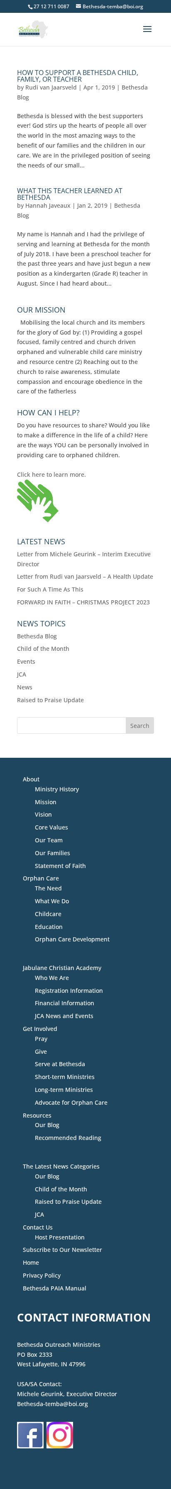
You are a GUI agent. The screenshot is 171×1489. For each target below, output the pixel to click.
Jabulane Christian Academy (62, 968)
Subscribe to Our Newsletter (62, 1250)
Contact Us (38, 1227)
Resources (37, 1115)
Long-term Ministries (64, 1090)
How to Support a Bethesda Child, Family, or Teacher (77, 76)
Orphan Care (41, 878)
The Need (48, 888)
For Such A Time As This (50, 589)
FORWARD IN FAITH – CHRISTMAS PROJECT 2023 (83, 602)
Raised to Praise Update (50, 700)
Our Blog (47, 1125)
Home (31, 1262)
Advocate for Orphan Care (71, 1102)
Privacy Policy (42, 1275)
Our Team (49, 840)
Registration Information (69, 990)
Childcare (48, 914)
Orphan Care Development (72, 939)
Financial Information (64, 1003)
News (24, 687)
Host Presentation (60, 1237)
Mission (45, 802)
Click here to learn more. (51, 474)
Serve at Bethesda (60, 1064)
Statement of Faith (60, 866)
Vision (43, 814)
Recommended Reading (68, 1138)
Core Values (51, 827)
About (31, 779)
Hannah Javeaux (48, 205)
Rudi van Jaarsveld (51, 87)
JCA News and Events (64, 1016)
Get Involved (40, 1029)
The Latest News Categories (61, 1166)
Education (49, 927)
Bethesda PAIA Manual (54, 1288)
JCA (21, 674)
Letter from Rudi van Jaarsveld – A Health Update (85, 576)
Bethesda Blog (37, 636)
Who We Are (52, 978)
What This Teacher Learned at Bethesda (69, 194)
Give (41, 1051)
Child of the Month (43, 648)
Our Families (52, 853)
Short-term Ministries (65, 1077)
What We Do (52, 901)
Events (26, 661)
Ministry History (57, 789)
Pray (41, 1039)
